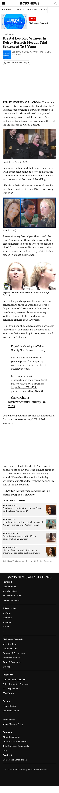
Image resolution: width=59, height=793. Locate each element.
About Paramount (11, 737)
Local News (8, 34)
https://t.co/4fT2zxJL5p (24, 387)
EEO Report (8, 693)
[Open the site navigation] (11, 3)
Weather (31, 9)
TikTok (6, 627)
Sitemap (7, 667)
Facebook (7, 618)
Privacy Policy (9, 706)
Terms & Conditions (12, 662)
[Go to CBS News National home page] (29, 3)
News (20, 9)
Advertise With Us (11, 658)
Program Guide (10, 649)
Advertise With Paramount (15, 741)
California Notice (11, 711)
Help (5, 751)
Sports (42, 9)
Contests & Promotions (14, 653)
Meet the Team (10, 644)
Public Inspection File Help (15, 684)
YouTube (7, 613)
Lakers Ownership (11, 600)
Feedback (7, 755)
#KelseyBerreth (20, 368)
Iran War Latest (10, 591)
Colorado (6, 9)
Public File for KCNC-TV (14, 680)
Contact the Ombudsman (15, 760)
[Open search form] (55, 3)
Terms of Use (9, 720)
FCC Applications (11, 689)
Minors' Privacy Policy (13, 724)
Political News (9, 587)
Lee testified (20, 168)
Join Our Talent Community (16, 746)
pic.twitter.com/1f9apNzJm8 (27, 391)
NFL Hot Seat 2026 (12, 596)
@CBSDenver (35, 383)
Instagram (7, 622)
